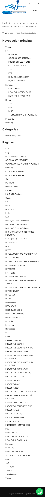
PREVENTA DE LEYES (14, 344)
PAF (7, 333)
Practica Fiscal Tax (13, 340)
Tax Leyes (9, 467)
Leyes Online (10, 273)
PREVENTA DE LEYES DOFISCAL (19, 348)
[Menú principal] (38, 3)
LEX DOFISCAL (11, 242)
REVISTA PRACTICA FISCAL (20, 92)
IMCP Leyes (10, 209)
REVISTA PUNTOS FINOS (19, 96)
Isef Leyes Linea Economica (17, 221)
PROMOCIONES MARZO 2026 (17, 425)
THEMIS (8, 470)
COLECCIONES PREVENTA (16, 160)
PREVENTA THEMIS (13, 414)
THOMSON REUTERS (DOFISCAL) (22, 115)
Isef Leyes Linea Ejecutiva (16, 224)
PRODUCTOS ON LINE (14, 417)
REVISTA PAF (14, 88)
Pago (7, 336)
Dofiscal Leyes (11, 186)
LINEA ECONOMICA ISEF (18, 77)
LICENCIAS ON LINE (16, 81)
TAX (10, 69)
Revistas (9, 85)
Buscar (35, 10)
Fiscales (8, 190)
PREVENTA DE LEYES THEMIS (18, 373)
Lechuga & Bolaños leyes (16, 239)
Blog (7, 152)
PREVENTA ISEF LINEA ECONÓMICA (20, 392)
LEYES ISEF (10, 269)
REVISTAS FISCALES (14, 451)
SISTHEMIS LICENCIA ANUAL (17, 455)
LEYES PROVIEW (12, 291)
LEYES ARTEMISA (13, 258)
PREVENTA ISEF (12, 388)
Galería (8, 198)
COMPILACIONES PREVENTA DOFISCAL (22, 164)
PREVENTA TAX (12, 410)
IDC (7, 202)
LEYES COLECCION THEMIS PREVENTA (22, 261)
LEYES (8, 250)
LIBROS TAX (10, 306)
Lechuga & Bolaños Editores (17, 228)
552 (7, 149)
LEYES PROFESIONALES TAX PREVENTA (22, 287)
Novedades (10, 329)
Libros (8, 100)
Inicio (7, 213)
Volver (5, 33)
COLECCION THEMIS (17, 65)
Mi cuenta (9, 119)
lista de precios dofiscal (15, 317)
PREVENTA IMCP (12, 380)
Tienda (8, 47)
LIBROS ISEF (10, 302)
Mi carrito (9, 321)
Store (7, 459)
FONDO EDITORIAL (13, 194)
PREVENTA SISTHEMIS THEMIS (18, 406)
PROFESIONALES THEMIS (19, 62)
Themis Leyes (11, 474)
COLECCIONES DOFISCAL (19, 58)
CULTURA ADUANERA (14, 171)
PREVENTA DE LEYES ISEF (16, 351)
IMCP (10, 111)
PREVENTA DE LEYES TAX (16, 369)
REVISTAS (9, 448)
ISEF (10, 73)
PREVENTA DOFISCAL (14, 376)
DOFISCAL (12, 54)
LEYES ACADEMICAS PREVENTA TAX (21, 254)
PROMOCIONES (12, 421)
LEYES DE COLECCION (15, 265)
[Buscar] (30, 3)
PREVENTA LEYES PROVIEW (17, 402)
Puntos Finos (11, 429)
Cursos (8, 179)
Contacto (9, 123)
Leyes (7, 51)
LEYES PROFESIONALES (15, 276)
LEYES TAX (10, 295)
